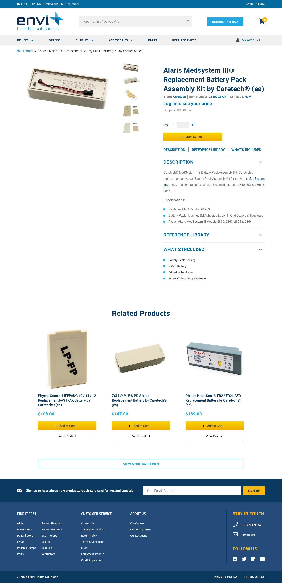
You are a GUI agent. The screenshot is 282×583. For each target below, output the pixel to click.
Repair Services (184, 40)
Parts (152, 40)
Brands (54, 40)
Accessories (118, 40)
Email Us (248, 535)
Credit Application (92, 560)
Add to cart (194, 137)
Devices (23, 40)
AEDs (20, 523)
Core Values (137, 523)
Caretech (179, 97)
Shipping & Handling (93, 529)
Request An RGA (225, 21)
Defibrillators (25, 535)
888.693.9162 (257, 4)
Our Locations (139, 535)
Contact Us (88, 523)
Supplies (82, 40)
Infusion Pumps (27, 548)
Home (27, 51)
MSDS (85, 548)
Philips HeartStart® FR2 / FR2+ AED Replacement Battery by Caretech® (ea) (213, 400)
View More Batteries (141, 464)
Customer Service (96, 513)
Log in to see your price (187, 103)
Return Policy (89, 535)
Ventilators (48, 554)
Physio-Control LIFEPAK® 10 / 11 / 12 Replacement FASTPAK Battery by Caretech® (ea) (67, 400)
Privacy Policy (226, 577)
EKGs (20, 541)
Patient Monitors (52, 529)
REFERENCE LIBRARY (208, 149)
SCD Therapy (49, 535)
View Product (67, 436)
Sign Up (254, 490)
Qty (165, 125)
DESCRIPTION (174, 149)
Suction (46, 541)
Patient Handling (52, 523)
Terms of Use (254, 577)
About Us (138, 513)
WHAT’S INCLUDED (246, 149)
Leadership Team (140, 529)
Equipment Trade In (93, 554)
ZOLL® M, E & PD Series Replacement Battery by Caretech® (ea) (139, 400)
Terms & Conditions (93, 541)
